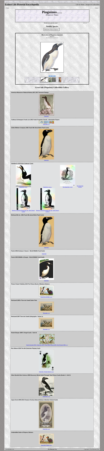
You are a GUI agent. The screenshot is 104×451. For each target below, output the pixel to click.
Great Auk (46, 116)
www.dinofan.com (9, 449)
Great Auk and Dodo (46, 297)
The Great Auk (67, 187)
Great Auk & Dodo (46, 445)
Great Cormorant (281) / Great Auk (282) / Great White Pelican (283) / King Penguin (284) (47, 345)
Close (7, 8)
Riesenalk (46, 313)
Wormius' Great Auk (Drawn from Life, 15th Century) (23, 211)
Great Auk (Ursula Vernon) (46, 371)
